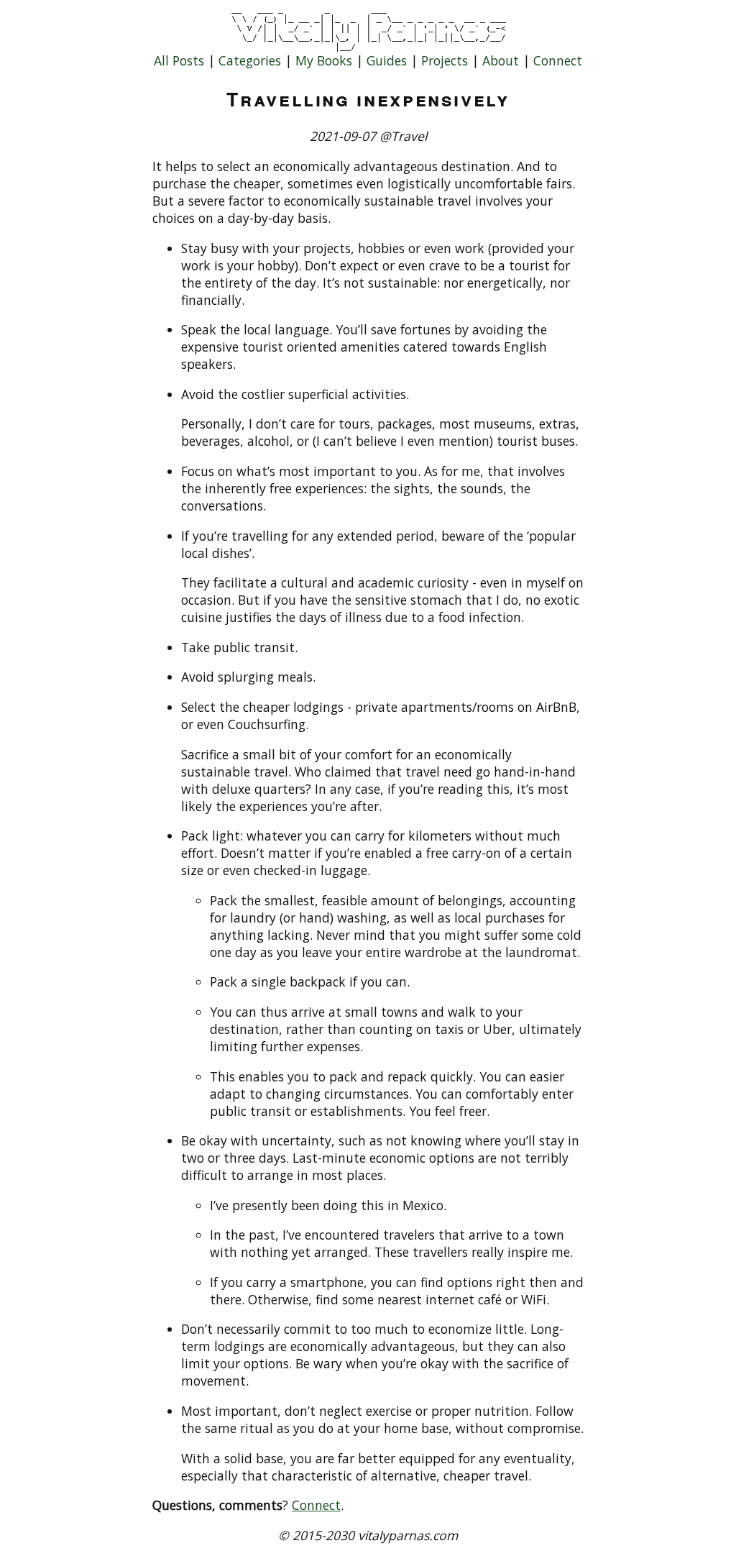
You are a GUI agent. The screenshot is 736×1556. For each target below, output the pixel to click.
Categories (249, 60)
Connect (557, 60)
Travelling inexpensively (367, 98)
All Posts (179, 60)
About (500, 60)
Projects (444, 60)
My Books (323, 60)
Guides (387, 60)
